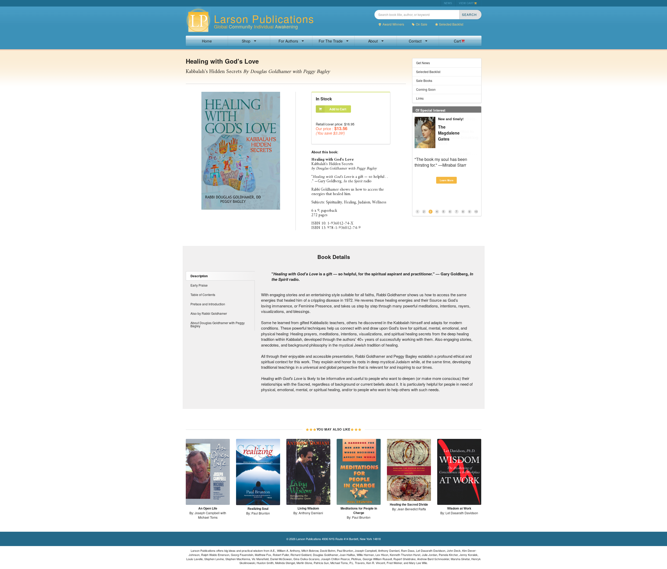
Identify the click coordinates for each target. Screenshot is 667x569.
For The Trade (331, 41)
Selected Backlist (451, 24)
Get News (423, 62)
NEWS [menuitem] (448, 3)
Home (207, 41)
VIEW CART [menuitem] (466, 3)
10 (476, 211)
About (373, 41)
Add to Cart (337, 109)
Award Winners (393, 24)
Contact (415, 41)
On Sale (421, 24)
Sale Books (424, 80)
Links (420, 98)
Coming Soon (426, 89)
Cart (457, 41)
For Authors (288, 41)
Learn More (446, 180)
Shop (246, 41)
